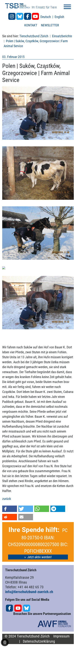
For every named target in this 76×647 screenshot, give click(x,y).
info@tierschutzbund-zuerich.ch (29, 592)
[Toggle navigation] (67, 7)
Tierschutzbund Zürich (33, 36)
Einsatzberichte (62, 36)
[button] (9, 509)
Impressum (61, 636)
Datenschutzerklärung (39, 641)
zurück (6, 499)
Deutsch (46, 17)
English (59, 17)
